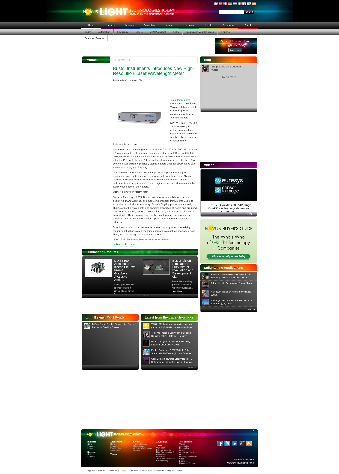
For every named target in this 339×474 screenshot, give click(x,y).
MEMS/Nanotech (158, 32)
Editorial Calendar (163, 450)
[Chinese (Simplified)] (220, 5)
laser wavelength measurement (154, 239)
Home (91, 25)
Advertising (228, 25)
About (248, 25)
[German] (230, 5)
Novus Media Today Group (114, 471)
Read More (229, 77)
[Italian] (239, 5)
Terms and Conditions (165, 458)
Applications (150, 25)
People (90, 448)
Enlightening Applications (115, 449)
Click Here (235, 50)
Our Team (160, 448)
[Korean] (249, 5)
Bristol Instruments (180, 99)
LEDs (176, 32)
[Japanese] (244, 5)
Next (250, 310)
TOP (252, 431)
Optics (88, 32)
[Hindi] (235, 5)
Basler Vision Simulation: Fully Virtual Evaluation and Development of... (182, 268)
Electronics (123, 32)
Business (110, 25)
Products (189, 25)
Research (130, 25)
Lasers (139, 32)
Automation (104, 32)
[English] (216, 5)
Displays (225, 32)
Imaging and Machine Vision (200, 32)
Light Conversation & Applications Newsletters (165, 454)
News (89, 444)
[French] (225, 5)
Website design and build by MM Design (165, 471)
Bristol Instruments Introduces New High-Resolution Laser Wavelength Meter (153, 71)
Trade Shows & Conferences (140, 445)
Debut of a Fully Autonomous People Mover (231, 283)
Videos (169, 25)
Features (91, 446)
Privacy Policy (162, 460)
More (249, 214)
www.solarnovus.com (244, 459)
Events (208, 25)
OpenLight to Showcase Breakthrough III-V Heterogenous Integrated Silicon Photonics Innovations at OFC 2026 (171, 362)
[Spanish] (254, 5)
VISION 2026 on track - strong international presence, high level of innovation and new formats (171, 327)
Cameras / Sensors (94, 38)
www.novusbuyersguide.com (240, 463)
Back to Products (125, 244)
